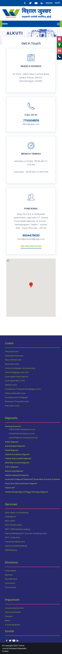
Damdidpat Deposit (15, 446)
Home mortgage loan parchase (20, 368)
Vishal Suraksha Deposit (17, 454)
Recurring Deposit (14, 471)
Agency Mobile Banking (16, 545)
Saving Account (13, 426)
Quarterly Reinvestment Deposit (21, 483)
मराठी (57, 3)
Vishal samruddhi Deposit (18, 458)
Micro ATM (10, 520)
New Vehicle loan (13, 359)
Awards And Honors (14, 608)
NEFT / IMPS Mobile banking (17, 529)
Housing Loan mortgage (16, 397)
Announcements (13, 612)
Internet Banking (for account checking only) (26, 533)
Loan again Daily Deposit (16, 376)
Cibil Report (10, 516)
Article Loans (11, 384)
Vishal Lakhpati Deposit (17, 475)
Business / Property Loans (17, 401)
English (49, 3)
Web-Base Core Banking (16, 512)
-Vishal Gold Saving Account (21, 433)
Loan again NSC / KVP (15, 380)
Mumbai (9, 574)
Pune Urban (10, 587)
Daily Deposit (11, 441)
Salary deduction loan (15, 393)
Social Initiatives (12, 624)
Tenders (9, 616)
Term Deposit (11, 466)
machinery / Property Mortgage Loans (23, 389)
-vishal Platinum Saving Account (23, 437)
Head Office (10, 570)
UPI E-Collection (12, 537)
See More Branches (31, 246)
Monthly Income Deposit (17, 462)
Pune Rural (10, 583)
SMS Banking (11, 550)
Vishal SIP (10, 487)
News (7, 620)
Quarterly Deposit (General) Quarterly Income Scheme (32, 479)
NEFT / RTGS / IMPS (13, 525)
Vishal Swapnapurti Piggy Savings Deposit (26, 492)
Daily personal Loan (14, 355)
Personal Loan (11, 351)
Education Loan (12, 405)
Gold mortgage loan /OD (16, 372)
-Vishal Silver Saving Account (21, 429)
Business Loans (12, 364)
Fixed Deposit (11, 450)
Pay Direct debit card (15, 541)
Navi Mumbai (11, 579)
